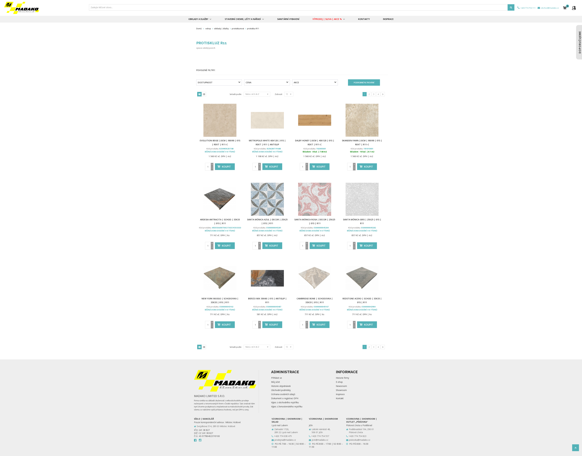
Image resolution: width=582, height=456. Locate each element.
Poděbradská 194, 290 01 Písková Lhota (361, 431)
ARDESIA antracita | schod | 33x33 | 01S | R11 (220, 221)
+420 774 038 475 (283, 436)
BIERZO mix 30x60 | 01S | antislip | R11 (267, 300)
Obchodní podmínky (281, 390)
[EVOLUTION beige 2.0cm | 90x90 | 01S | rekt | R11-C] (220, 120)
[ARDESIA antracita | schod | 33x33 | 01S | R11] (220, 199)
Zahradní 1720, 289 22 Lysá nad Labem (286, 431)
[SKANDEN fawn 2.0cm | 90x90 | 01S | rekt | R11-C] (362, 120)
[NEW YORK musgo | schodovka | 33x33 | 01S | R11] (220, 278)
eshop (208, 28)
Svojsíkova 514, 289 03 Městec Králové (216, 426)
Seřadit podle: (236, 94)
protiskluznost (238, 28)
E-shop (339, 381)
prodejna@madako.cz (285, 439)
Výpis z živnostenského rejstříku (286, 406)
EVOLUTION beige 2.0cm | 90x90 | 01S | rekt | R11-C (220, 142)
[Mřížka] (199, 94)
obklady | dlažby (221, 28)
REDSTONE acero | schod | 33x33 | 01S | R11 (362, 300)
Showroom (341, 390)
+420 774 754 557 (320, 436)
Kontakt (340, 398)
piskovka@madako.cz (359, 439)
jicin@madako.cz (320, 439)
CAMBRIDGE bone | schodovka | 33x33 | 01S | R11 (315, 300)
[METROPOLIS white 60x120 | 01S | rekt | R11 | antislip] (267, 120)
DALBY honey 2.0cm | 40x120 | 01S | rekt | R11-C (314, 142)
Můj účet (275, 381)
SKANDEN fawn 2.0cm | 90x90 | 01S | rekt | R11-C (362, 142)
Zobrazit (278, 94)
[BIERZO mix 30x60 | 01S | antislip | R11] (267, 278)
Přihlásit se (276, 377)
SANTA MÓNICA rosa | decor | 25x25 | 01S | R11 (314, 221)
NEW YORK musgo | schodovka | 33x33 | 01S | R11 (220, 300)
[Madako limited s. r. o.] (45, 8)
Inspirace (340, 394)
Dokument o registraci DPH (284, 398)
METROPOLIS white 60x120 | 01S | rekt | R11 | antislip (267, 142)
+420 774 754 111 (528, 8)
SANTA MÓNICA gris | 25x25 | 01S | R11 (362, 221)
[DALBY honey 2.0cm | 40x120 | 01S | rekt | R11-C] (315, 120)
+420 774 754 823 (357, 436)
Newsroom (341, 386)
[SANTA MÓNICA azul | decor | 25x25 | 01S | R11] (267, 199)
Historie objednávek (281, 386)
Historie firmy (342, 377)
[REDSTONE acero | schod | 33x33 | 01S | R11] (362, 278)
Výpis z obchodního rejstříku (285, 402)
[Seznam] (204, 94)
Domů (199, 28)
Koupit (226, 166)
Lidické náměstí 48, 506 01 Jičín (321, 431)
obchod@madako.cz (549, 8)
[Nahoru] (575, 448)
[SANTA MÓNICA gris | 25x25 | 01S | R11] (362, 199)
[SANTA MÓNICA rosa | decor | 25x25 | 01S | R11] (315, 199)
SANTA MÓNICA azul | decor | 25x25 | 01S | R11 (267, 221)
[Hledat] (511, 7)
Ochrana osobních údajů (283, 394)
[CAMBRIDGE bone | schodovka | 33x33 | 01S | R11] (315, 278)
